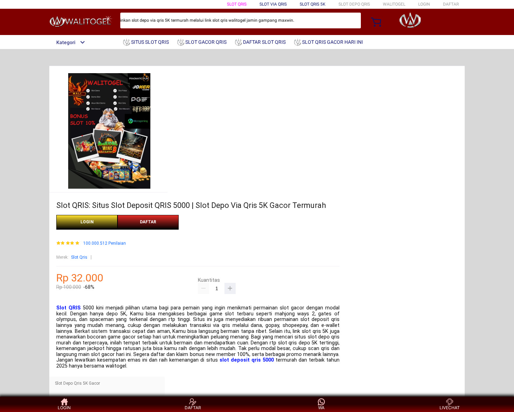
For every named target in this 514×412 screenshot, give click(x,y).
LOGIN (424, 4)
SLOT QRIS (237, 4)
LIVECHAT (450, 407)
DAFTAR (451, 4)
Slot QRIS (68, 308)
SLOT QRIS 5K (313, 4)
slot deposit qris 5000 (247, 360)
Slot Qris (79, 257)
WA (321, 407)
